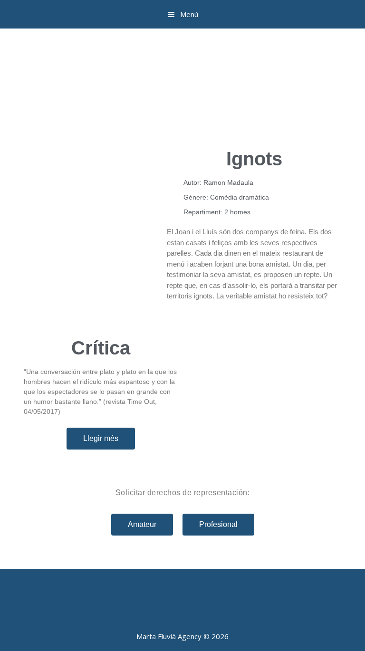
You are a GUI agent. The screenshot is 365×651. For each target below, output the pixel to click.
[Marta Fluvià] (182, 80)
